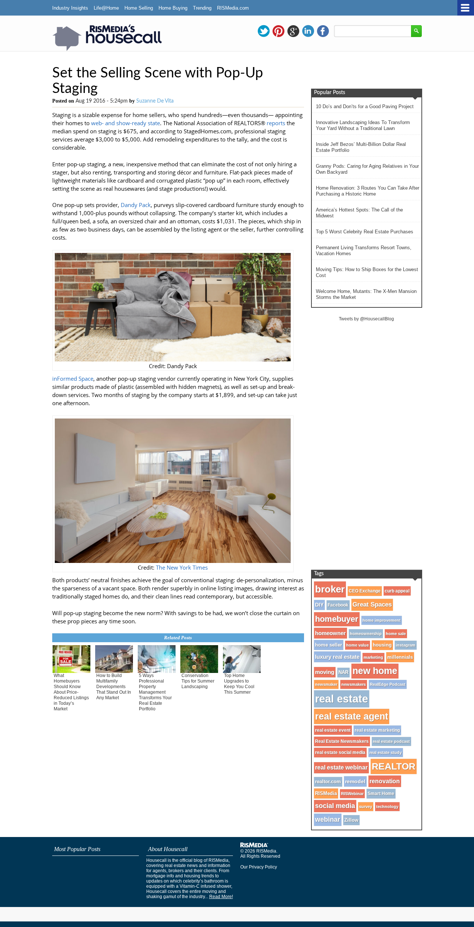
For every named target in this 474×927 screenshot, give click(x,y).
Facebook (338, 605)
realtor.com (328, 781)
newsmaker (326, 684)
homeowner (330, 633)
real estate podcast (391, 741)
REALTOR (393, 766)
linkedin (308, 31)
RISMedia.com (233, 8)
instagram (405, 645)
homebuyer (336, 619)
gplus (293, 31)
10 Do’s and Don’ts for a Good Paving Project (365, 106)
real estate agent (351, 716)
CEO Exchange (365, 591)
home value (357, 645)
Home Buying (172, 8)
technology (387, 806)
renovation (385, 781)
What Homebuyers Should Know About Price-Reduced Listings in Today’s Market (71, 692)
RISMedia (326, 793)
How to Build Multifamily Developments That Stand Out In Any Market (113, 686)
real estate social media (340, 752)
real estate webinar (341, 767)
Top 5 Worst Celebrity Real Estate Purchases (364, 231)
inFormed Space (72, 378)
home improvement (382, 620)
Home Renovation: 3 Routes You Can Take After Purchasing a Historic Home (367, 191)
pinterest (278, 31)
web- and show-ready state (125, 123)
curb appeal (397, 590)
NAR (343, 672)
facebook (323, 31)
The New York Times (182, 567)
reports (276, 123)
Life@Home (106, 8)
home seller (328, 645)
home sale (396, 633)
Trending (202, 8)
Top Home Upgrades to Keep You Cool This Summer (239, 684)
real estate (341, 699)
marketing (373, 657)
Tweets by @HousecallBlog (366, 318)
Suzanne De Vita (155, 101)
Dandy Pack (136, 205)
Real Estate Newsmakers (342, 741)
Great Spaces (372, 604)
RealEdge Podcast (387, 684)
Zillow (351, 820)
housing (382, 645)
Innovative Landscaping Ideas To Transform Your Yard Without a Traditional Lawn (363, 125)
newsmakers (353, 684)
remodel (355, 781)
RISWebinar (352, 793)
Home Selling (138, 8)
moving (324, 672)
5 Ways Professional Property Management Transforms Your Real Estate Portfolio (155, 692)
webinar (327, 819)
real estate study (386, 752)
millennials (400, 657)
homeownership (366, 633)
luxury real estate (337, 657)
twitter (263, 31)
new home (375, 671)
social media (335, 806)
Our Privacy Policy (258, 867)
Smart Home (381, 793)
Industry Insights (70, 8)
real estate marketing (377, 730)
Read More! (221, 896)
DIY (319, 605)
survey (365, 806)
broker (330, 589)
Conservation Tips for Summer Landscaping (197, 681)
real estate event (333, 730)
